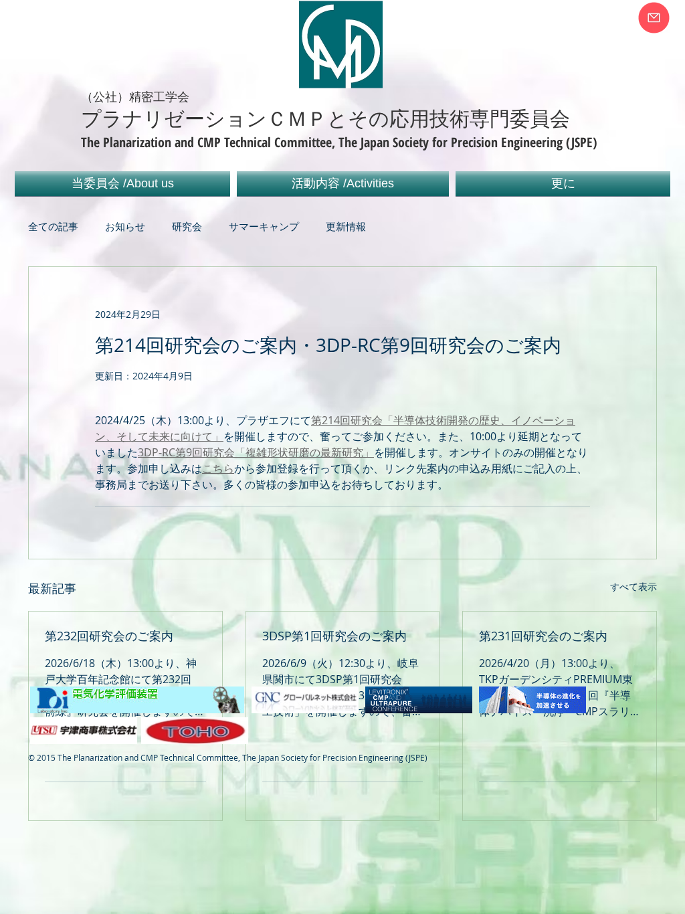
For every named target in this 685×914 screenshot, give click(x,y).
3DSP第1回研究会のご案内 (334, 636)
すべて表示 (633, 586)
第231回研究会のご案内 (543, 636)
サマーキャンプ (264, 226)
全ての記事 (53, 226)
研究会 (187, 226)
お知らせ (125, 226)
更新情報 (346, 226)
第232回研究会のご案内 (109, 636)
